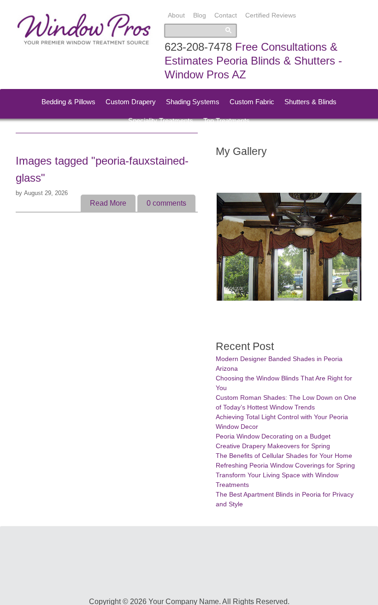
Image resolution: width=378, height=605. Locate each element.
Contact (225, 15)
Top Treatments (226, 121)
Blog (199, 15)
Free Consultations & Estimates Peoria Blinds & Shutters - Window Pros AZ (253, 61)
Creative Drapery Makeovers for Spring (273, 446)
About (176, 15)
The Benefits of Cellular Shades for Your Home (284, 455)
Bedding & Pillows (68, 102)
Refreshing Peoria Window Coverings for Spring (285, 465)
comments (166, 203)
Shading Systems (192, 102)
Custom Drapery (131, 102)
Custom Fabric (252, 102)
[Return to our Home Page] (84, 44)
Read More (108, 203)
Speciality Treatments (160, 121)
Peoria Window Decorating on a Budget (273, 436)
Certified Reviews (270, 15)
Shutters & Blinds (310, 102)
